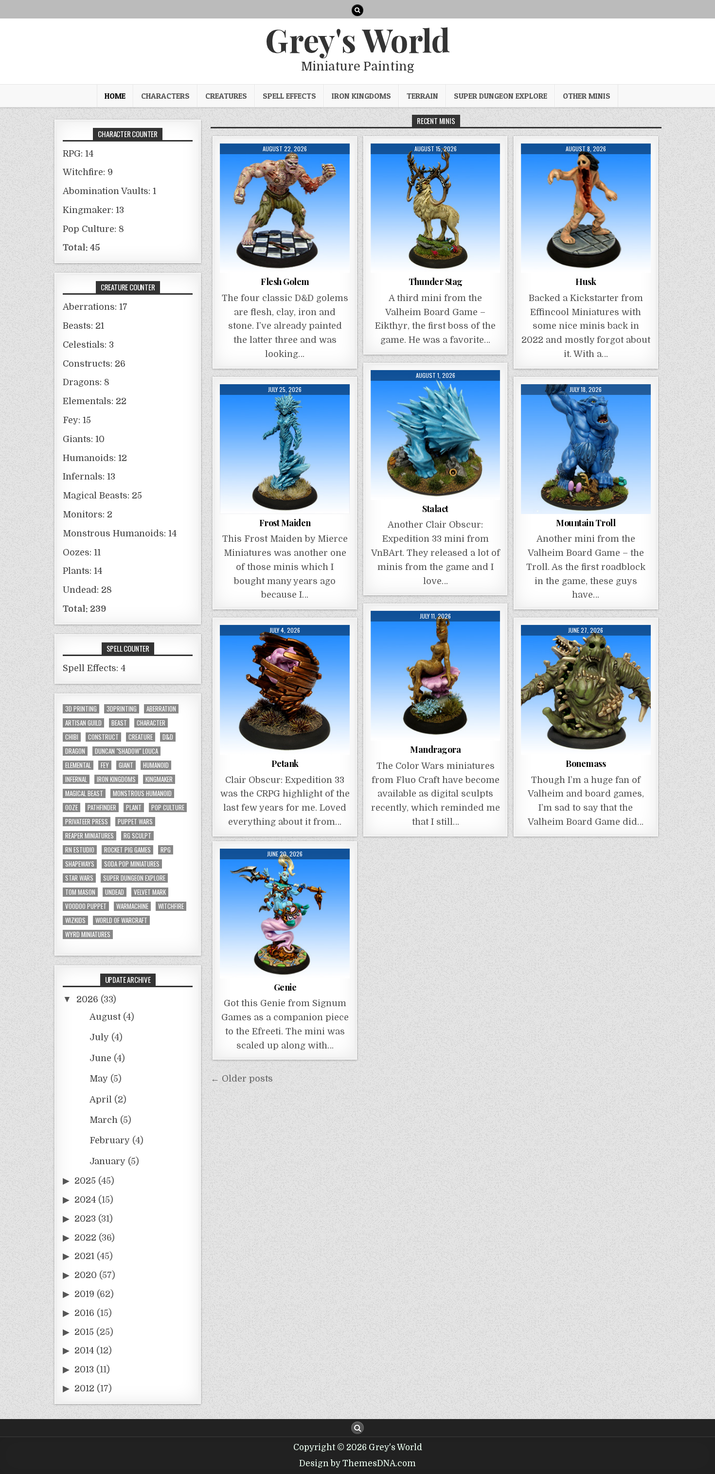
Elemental (78, 765)
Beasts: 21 (83, 326)
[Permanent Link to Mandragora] (435, 676)
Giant (126, 765)
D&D (167, 737)
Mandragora (435, 749)
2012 (84, 1388)
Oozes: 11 (82, 552)
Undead (114, 892)
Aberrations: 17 (95, 307)
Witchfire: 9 (88, 172)
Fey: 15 (77, 420)
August (105, 1017)
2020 (85, 1275)
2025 (85, 1181)
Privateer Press (86, 821)
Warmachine (132, 906)
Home (115, 96)
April (100, 1099)
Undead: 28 (87, 590)
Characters (165, 96)
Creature (140, 737)
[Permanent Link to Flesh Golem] (285, 208)
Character (151, 723)
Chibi (71, 737)
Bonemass (586, 763)
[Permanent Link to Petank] (285, 690)
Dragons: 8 (86, 382)
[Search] (357, 10)
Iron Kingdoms (361, 96)
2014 (84, 1350)
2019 (84, 1294)
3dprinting (122, 708)
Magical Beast (84, 793)
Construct (103, 737)
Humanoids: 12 (95, 458)
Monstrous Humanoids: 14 (120, 533)
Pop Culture (167, 807)
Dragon (75, 751)
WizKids (75, 920)
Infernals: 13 (89, 476)
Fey (105, 765)
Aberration (161, 708)
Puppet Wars (135, 821)
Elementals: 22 (94, 401)
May (98, 1078)
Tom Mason (80, 892)
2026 (87, 999)
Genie (285, 987)
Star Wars (79, 878)
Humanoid (156, 765)
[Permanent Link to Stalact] (435, 435)
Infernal (76, 779)
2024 (85, 1200)
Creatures (226, 96)
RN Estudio (79, 849)
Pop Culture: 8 (93, 229)
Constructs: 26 (94, 364)
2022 (85, 1238)
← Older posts (242, 1078)
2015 (84, 1332)
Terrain (422, 96)
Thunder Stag (436, 281)
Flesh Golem (285, 281)
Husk (585, 281)
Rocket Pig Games (127, 849)
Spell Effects (289, 96)
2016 (84, 1313)
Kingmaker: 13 (93, 210)
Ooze (71, 807)
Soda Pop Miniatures (132, 864)
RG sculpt (137, 835)
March (103, 1120)
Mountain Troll (585, 523)
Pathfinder (102, 807)
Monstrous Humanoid (142, 793)
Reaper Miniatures (89, 835)
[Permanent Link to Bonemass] (586, 690)
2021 (84, 1256)
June (100, 1058)
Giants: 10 (84, 439)
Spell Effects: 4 (94, 668)
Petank (285, 763)
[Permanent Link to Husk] (586, 208)
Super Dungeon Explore (500, 96)
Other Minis (586, 96)
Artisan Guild (83, 723)
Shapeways (79, 864)
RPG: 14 (78, 154)
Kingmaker (159, 779)
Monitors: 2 (87, 514)
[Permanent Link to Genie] (285, 913)
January (107, 1161)
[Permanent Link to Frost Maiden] (285, 449)
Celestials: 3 (88, 345)
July (99, 1037)
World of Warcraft (121, 920)
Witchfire (171, 906)
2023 (85, 1219)
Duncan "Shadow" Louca (126, 751)
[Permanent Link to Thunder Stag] (435, 208)
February (109, 1140)
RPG (166, 849)
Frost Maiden (285, 523)
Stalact (435, 509)
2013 (84, 1369)
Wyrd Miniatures (87, 934)
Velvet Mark (150, 892)
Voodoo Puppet (86, 906)
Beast (119, 723)
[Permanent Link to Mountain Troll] (586, 449)
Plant (134, 807)
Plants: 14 (82, 571)
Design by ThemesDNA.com (357, 1463)
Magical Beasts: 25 (102, 495)
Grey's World (357, 39)
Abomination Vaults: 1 (109, 191)
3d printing (81, 708)
